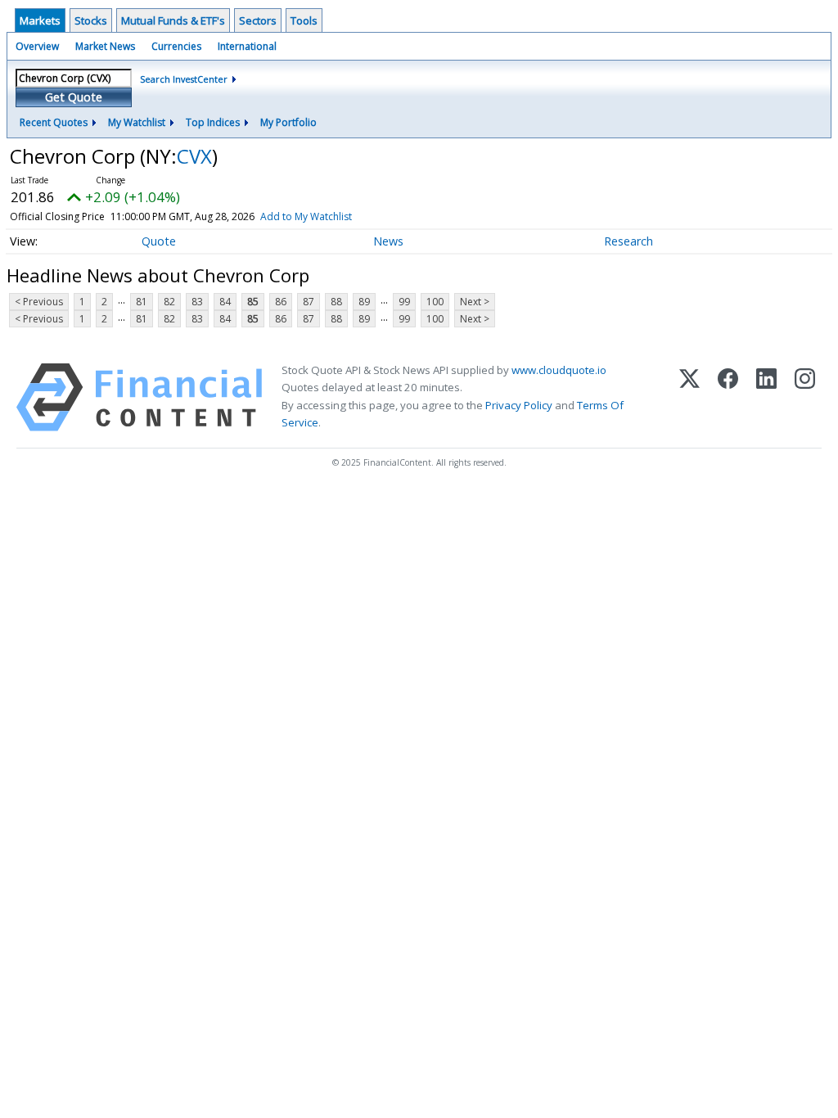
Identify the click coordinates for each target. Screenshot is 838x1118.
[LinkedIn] (766, 397)
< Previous (39, 302)
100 (435, 302)
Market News (105, 46)
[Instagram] (805, 397)
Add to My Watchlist (306, 216)
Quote (159, 241)
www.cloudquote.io (558, 370)
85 (253, 302)
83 (197, 302)
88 (336, 302)
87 (308, 302)
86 (280, 302)
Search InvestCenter (184, 79)
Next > (474, 302)
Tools (304, 20)
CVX (194, 155)
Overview (37, 46)
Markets (40, 20)
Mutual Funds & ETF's (173, 20)
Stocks (90, 20)
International (247, 46)
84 (225, 302)
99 (404, 302)
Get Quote (73, 97)
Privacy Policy (518, 405)
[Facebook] (728, 397)
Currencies (176, 46)
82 (169, 302)
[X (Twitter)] (689, 397)
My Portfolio (288, 122)
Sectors (258, 20)
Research (628, 241)
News (388, 241)
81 (141, 302)
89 (364, 302)
